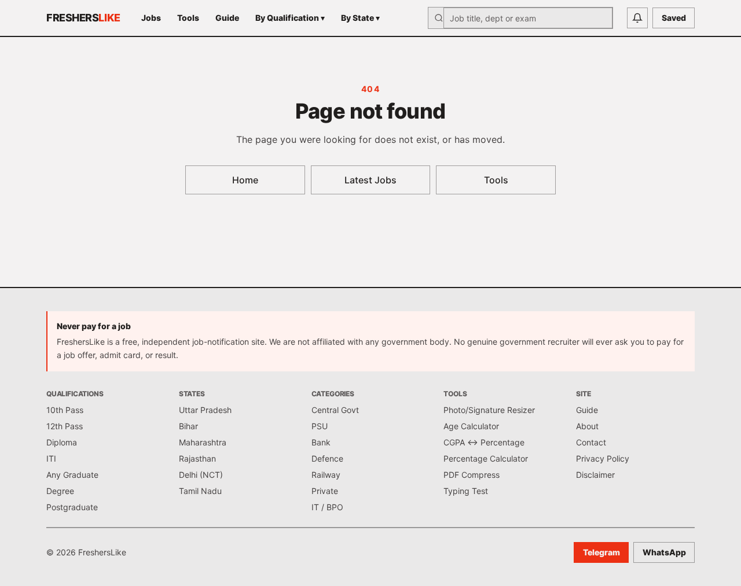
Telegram (601, 552)
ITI (51, 458)
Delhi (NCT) (201, 475)
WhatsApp (664, 552)
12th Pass (64, 426)
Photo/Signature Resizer (489, 410)
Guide (227, 18)
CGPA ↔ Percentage (483, 442)
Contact (591, 442)
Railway (325, 475)
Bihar (188, 426)
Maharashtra (202, 442)
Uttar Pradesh (205, 410)
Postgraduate (72, 507)
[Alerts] (637, 18)
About (587, 426)
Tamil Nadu (200, 491)
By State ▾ (360, 18)
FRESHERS (83, 18)
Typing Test (465, 491)
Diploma (61, 442)
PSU (319, 426)
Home (245, 180)
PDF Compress (471, 475)
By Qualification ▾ (290, 18)
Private (324, 491)
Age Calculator (471, 426)
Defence (327, 458)
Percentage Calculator (485, 458)
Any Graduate (72, 475)
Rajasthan (197, 458)
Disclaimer (595, 475)
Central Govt (335, 410)
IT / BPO (327, 507)
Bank (321, 442)
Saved (674, 18)
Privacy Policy (602, 458)
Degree (60, 491)
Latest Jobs (370, 180)
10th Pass (64, 410)
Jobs (151, 18)
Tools (188, 18)
